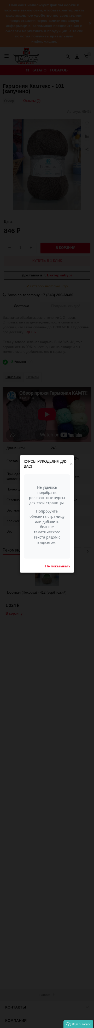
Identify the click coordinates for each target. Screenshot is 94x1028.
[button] (78, 1024)
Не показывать (57, 566)
